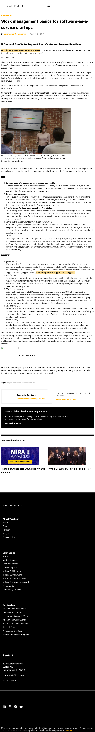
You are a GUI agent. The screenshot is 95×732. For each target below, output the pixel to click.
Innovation (6, 15)
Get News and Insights (12, 612)
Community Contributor (15, 34)
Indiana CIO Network (12, 571)
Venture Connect (10, 563)
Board (5, 526)
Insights (6, 533)
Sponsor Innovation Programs (16, 634)
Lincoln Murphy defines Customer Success (20, 50)
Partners (7, 530)
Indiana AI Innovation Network (16, 582)
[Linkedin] (4, 706)
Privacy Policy (9, 537)
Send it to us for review (66, 399)
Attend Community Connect (15, 608)
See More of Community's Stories (31, 398)
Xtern (5, 556)
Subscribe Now (13, 423)
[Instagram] (9, 706)
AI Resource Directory (12, 631)
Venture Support (10, 560)
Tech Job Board (9, 627)
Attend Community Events (14, 620)
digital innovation (14, 383)
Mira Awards (8, 586)
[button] (48, 6)
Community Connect (12, 589)
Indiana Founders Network (14, 578)
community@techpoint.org (16, 675)
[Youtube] (21, 706)
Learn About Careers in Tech (15, 616)
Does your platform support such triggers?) (55, 272)
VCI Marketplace (10, 567)
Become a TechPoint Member (16, 623)
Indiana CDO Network (12, 575)
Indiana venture (28, 383)
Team (5, 522)
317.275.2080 (9, 680)
